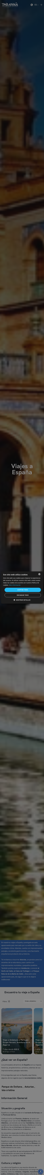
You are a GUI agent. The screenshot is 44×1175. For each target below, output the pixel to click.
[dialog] (22, 587)
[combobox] (39, 574)
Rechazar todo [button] (23, 595)
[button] (22, 600)
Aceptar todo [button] (22, 590)
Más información (15, 585)
